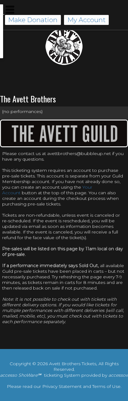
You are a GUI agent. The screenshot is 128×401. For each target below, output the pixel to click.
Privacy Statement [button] (62, 386)
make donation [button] (32, 20)
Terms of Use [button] (106, 386)
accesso (118, 375)
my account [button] (86, 20)
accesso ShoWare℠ (20, 375)
